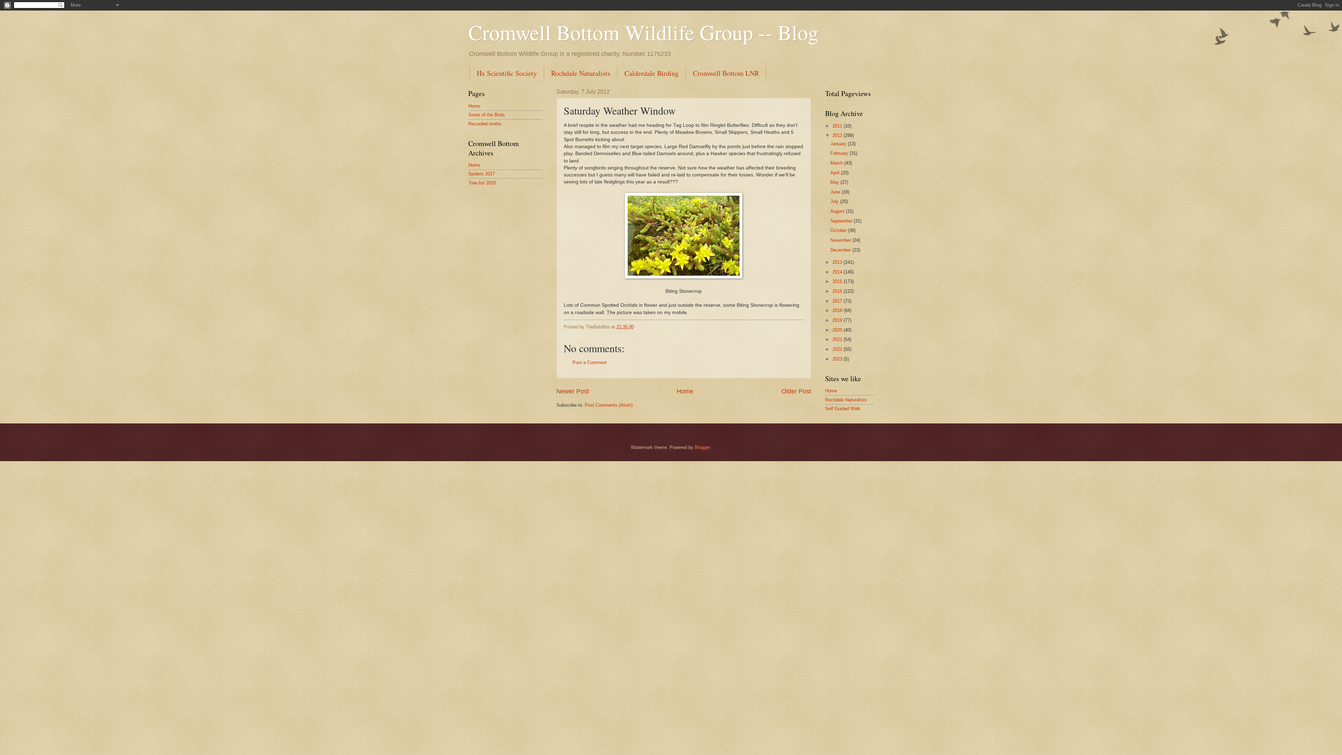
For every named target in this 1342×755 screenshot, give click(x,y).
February (840, 153)
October (839, 230)
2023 (838, 359)
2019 (838, 320)
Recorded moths (485, 123)
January (839, 143)
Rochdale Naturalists (580, 73)
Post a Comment (589, 362)
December (841, 250)
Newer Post (572, 391)
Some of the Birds (486, 114)
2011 (838, 126)
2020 (838, 330)
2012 (838, 135)
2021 (838, 339)
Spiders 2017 (481, 173)
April (835, 172)
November (841, 240)
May (835, 182)
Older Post (796, 391)
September (842, 221)
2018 (838, 310)
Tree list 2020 (482, 183)
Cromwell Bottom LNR (726, 73)
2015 (838, 281)
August (838, 211)
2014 (838, 272)
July (835, 201)
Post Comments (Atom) (609, 405)
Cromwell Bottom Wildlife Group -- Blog (643, 32)
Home (685, 391)
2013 (838, 262)
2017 (838, 301)
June (836, 192)
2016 (838, 291)
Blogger (702, 447)
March (837, 163)
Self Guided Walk (842, 408)
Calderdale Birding (652, 73)
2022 (838, 349)
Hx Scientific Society (507, 73)
